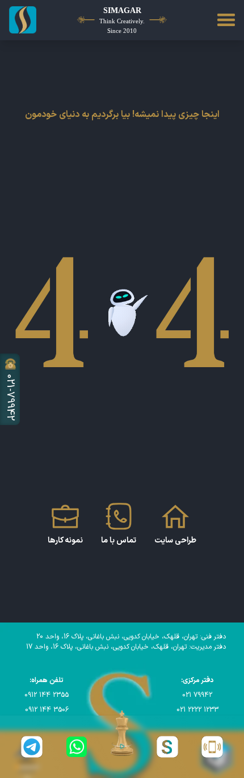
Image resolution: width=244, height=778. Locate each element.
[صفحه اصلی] (26, 19)
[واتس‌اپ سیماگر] (77, 747)
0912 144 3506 (47, 710)
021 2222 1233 (197, 710)
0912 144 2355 (46, 695)
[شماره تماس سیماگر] (212, 746)
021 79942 (197, 695)
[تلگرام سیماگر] (31, 746)
